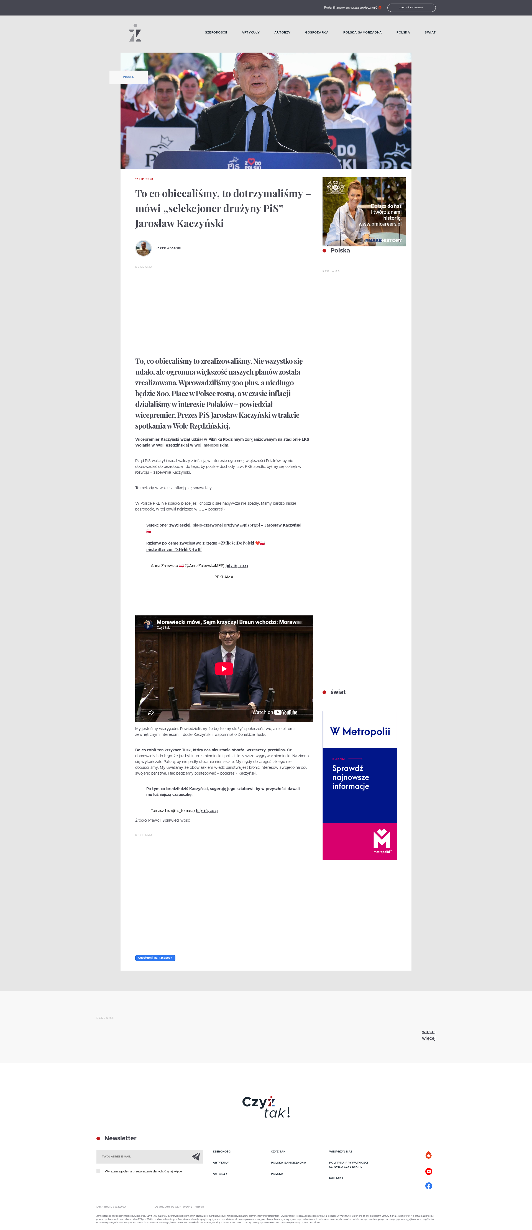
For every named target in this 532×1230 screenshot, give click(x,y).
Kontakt (336, 1178)
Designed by (105, 1206)
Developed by (165, 1206)
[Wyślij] (196, 1156)
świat (337, 692)
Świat (430, 32)
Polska (403, 32)
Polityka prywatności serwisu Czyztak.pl (348, 1164)
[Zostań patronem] (429, 1155)
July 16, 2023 (237, 565)
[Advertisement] (224, 310)
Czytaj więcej (173, 1171)
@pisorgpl (250, 525)
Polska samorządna (362, 32)
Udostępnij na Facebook (155, 957)
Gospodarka (317, 32)
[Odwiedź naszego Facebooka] (429, 1185)
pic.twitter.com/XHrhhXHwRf (174, 549)
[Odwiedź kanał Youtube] (429, 1170)
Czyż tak (278, 1151)
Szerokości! (216, 32)
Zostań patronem (411, 8)
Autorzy (282, 32)
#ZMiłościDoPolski (236, 543)
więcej (429, 1032)
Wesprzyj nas (341, 1151)
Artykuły (251, 32)
